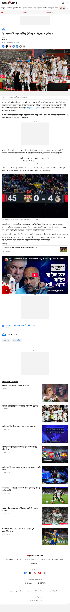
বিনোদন (40, 8)
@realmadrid (35, 158)
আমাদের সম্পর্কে (13, 591)
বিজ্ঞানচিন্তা (27, 560)
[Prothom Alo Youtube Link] (40, 573)
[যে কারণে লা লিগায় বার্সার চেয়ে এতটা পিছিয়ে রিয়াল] (63, 249)
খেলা (34, 8)
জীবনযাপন (51, 8)
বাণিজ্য (25, 8)
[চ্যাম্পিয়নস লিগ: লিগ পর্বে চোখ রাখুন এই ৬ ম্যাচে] (55, 434)
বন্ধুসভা (43, 560)
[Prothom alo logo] (35, 556)
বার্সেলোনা (6, 340)
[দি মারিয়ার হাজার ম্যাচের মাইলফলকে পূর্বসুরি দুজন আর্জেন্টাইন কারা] (55, 536)
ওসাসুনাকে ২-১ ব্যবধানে (33, 108)
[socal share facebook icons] (3, 47)
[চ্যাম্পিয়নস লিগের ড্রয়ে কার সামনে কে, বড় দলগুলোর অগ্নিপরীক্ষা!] (55, 454)
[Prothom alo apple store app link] (42, 583)
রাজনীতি (15, 8)
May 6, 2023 (42, 163)
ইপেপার (56, 560)
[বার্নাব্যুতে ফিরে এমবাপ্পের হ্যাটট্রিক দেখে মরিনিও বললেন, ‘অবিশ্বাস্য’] (55, 516)
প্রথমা (61, 560)
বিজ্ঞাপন (22, 591)
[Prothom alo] (9, 3)
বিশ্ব (20, 8)
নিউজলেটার (55, 591)
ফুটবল (4, 29)
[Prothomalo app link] (28, 583)
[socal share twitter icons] (7, 47)
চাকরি (44, 8)
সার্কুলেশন (29, 591)
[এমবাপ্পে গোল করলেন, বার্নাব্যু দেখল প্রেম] (55, 393)
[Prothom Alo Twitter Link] (31, 573)
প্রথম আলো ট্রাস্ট (35, 560)
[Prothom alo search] (59, 3)
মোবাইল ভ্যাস (34, 563)
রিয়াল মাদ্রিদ (16, 340)
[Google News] (44, 573)
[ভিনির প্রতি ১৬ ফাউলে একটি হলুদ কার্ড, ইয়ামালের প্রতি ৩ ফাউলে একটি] (55, 495)
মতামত (30, 8)
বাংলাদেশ (9, 8)
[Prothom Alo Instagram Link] (35, 573)
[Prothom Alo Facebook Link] (26, 573)
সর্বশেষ (3, 8)
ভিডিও (57, 8)
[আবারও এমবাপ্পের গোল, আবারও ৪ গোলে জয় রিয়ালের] (55, 413)
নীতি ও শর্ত (38, 591)
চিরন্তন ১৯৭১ (49, 560)
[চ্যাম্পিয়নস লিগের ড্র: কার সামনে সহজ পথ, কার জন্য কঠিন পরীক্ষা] (55, 475)
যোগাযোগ (46, 591)
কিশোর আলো (18, 560)
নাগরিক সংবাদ (10, 560)
